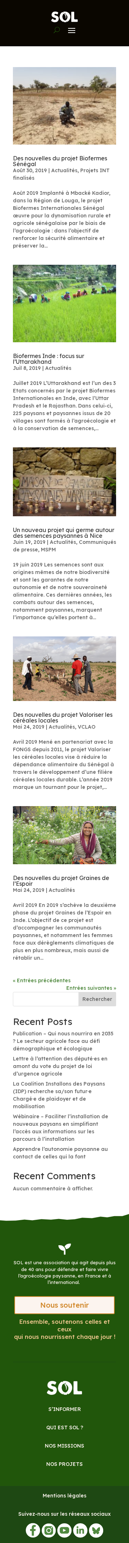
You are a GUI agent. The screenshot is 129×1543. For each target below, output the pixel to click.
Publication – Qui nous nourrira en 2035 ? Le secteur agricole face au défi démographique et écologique (63, 1041)
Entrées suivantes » (91, 988)
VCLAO (86, 727)
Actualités (64, 170)
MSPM (48, 549)
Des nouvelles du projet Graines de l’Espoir (61, 880)
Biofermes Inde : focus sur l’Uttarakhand (48, 358)
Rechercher (97, 999)
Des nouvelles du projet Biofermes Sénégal (60, 161)
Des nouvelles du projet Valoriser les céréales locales (63, 717)
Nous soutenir (64, 1304)
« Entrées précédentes (42, 980)
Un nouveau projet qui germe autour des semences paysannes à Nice (63, 532)
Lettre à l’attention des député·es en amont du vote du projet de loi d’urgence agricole (60, 1066)
